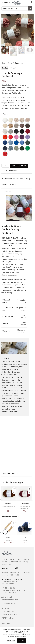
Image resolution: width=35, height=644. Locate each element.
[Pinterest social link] (13, 184)
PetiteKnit (5, 506)
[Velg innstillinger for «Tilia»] (29, 526)
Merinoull (24, 503)
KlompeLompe (24, 506)
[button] (33, 500)
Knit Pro (9, 540)
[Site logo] (16, 2)
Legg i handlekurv (19, 165)
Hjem (3, 63)
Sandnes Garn (24, 508)
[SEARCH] (30, 8)
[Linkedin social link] (15, 184)
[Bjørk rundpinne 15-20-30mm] (9, 527)
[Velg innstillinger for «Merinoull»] (29, 492)
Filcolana (24, 540)
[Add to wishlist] (14, 489)
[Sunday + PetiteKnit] (9, 493)
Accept (21, 640)
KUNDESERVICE (8, 603)
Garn (10, 63)
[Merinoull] (24, 493)
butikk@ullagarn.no (9, 599)
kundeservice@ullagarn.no (13, 590)
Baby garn (18, 63)
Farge (5, 114)
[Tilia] (24, 527)
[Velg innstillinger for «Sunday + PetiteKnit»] (14, 492)
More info (11, 640)
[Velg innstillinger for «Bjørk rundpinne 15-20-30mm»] (14, 526)
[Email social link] (10, 184)
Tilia (24, 537)
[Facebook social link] (8, 184)
